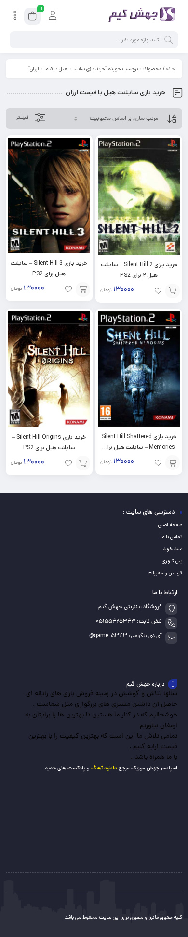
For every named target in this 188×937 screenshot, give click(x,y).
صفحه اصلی (170, 525)
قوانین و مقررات (165, 573)
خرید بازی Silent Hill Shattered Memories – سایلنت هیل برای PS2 (138, 447)
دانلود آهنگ (104, 768)
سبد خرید (172, 549)
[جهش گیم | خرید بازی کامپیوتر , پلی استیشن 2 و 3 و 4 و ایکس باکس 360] (140, 16)
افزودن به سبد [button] (172, 291)
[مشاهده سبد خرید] (32, 18)
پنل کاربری (172, 561)
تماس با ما (171, 537)
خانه (170, 69)
